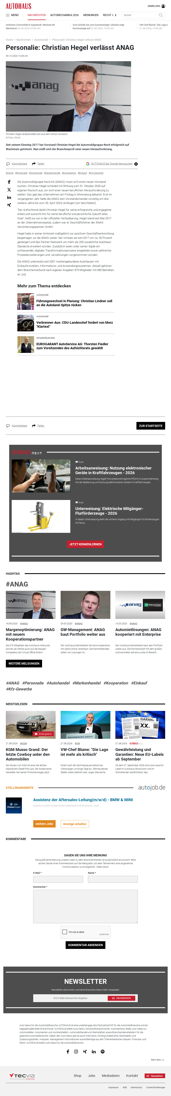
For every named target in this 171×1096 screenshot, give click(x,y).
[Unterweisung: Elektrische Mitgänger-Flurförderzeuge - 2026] (41, 516)
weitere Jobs (44, 824)
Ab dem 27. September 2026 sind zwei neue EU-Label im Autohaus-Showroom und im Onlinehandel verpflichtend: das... (139, 769)
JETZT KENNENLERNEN (85, 544)
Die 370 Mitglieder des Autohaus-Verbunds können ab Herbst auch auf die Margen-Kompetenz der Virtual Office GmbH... (28, 649)
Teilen (40, 163)
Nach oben (156, 1060)
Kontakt (132, 1076)
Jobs (91, 1076)
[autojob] (151, 787)
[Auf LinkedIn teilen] (9, 197)
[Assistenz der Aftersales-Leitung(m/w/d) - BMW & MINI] (14, 805)
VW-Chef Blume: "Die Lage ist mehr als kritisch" (84, 752)
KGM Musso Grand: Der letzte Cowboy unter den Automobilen (28, 754)
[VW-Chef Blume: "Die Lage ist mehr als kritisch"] (85, 725)
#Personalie (32, 683)
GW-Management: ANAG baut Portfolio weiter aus (83, 632)
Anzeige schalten (74, 824)
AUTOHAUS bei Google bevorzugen (112, 163)
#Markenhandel (86, 683)
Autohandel (41, 39)
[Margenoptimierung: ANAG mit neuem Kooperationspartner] (31, 605)
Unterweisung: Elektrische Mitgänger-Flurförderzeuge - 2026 (109, 511)
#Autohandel (57, 683)
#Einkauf (139, 683)
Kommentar (39, 887)
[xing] (85, 1051)
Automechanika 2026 (64, 15)
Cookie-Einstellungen (155, 1087)
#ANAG (17, 584)
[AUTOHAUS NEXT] (27, 452)
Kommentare (19, 163)
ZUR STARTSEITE (150, 426)
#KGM (23, 743)
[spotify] (103, 1051)
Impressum (113, 1087)
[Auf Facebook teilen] (9, 181)
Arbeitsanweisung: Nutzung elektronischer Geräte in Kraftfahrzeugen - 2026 (113, 470)
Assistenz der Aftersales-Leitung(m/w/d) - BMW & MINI (83, 799)
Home (9, 39)
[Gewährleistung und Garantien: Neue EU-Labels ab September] (140, 725)
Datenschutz (136, 1087)
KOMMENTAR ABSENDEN (85, 945)
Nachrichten (37, 15)
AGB (125, 1087)
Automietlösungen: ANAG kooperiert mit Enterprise (138, 632)
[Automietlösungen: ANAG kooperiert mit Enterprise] (140, 605)
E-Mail (36, 873)
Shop (77, 1076)
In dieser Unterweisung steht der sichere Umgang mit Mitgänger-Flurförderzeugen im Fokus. (117, 521)
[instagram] (76, 1051)
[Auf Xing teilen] (9, 204)
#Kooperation (115, 683)
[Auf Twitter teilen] (9, 189)
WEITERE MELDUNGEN (24, 663)
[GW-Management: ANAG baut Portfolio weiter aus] (85, 605)
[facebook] (68, 1051)
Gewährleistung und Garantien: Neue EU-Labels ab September (139, 754)
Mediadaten (111, 1076)
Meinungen (90, 15)
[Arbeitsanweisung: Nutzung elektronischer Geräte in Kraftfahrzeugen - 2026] (41, 475)
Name (91, 873)
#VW (77, 743)
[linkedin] (94, 1051)
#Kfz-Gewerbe (19, 689)
